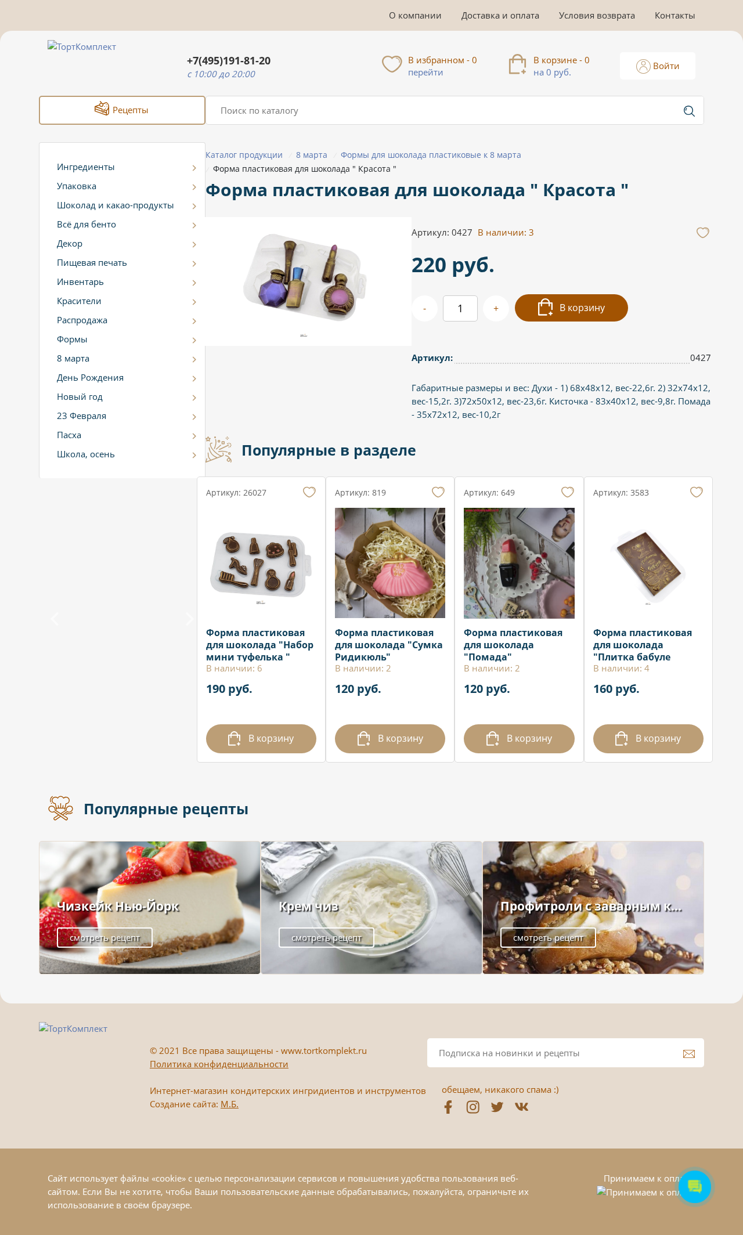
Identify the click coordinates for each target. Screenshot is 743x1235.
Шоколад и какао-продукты (115, 205)
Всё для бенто (86, 224)
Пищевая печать (92, 262)
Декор (69, 243)
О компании (415, 15)
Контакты (675, 15)
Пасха (69, 434)
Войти (665, 65)
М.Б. (230, 1104)
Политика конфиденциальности (219, 1064)
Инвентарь (80, 281)
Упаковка (76, 186)
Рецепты (129, 109)
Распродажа (82, 320)
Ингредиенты (86, 166)
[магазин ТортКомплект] (94, 60)
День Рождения (90, 377)
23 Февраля (81, 415)
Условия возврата (597, 15)
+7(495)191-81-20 (228, 60)
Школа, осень (86, 454)
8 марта (73, 358)
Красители (79, 300)
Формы (72, 339)
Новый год (80, 396)
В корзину (581, 307)
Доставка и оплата (500, 15)
